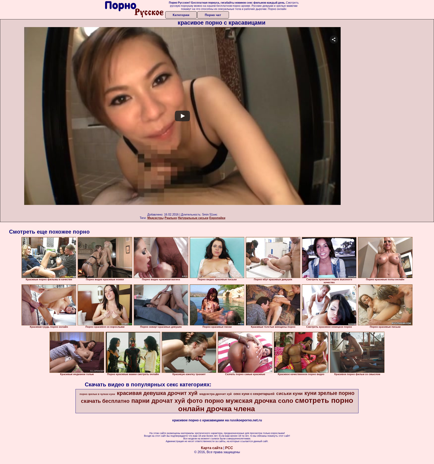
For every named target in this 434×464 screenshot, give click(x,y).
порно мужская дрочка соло (249, 400)
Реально (171, 218)
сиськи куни (289, 393)
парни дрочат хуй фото (167, 400)
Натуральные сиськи (193, 218)
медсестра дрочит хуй (215, 394)
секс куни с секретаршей (254, 394)
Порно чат (213, 15)
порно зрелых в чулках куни (97, 394)
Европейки (217, 218)
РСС (229, 448)
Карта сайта (211, 448)
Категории (181, 15)
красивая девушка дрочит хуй (157, 393)
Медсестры (155, 218)
